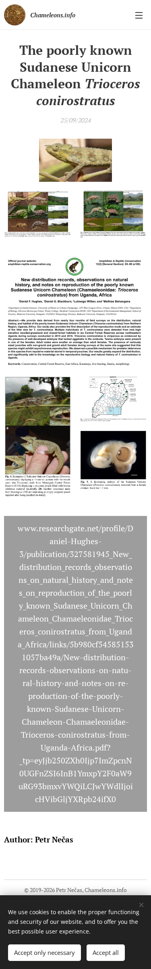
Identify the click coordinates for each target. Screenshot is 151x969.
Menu (139, 15)
